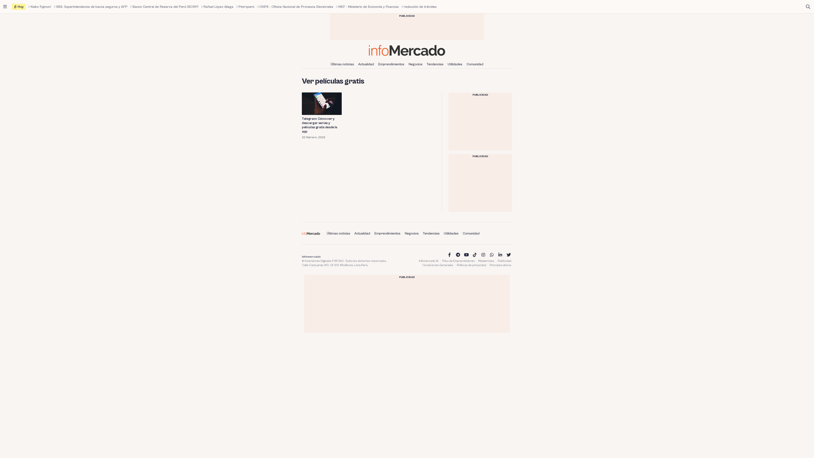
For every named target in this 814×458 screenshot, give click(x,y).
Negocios (415, 64)
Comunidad (475, 64)
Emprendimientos (391, 64)
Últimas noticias (342, 64)
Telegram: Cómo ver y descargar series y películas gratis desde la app (319, 125)
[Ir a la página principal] (407, 50)
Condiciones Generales (437, 265)
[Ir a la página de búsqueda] (808, 7)
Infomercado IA (428, 261)
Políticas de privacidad (471, 265)
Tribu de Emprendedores (458, 261)
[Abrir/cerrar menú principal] (5, 7)
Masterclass (486, 261)
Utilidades (455, 64)
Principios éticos (500, 265)
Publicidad (504, 261)
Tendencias (435, 64)
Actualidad (366, 64)
